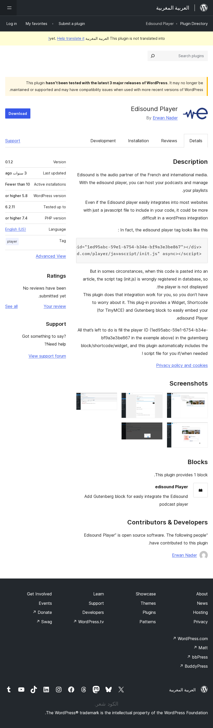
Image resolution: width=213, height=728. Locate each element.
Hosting (200, 612)
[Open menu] (8, 8)
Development (103, 140)
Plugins (149, 612)
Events (45, 603)
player (12, 241)
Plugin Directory (194, 23)
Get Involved (39, 593)
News (202, 603)
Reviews (169, 140)
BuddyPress (193, 666)
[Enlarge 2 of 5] (200, 429)
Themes (148, 603)
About (202, 593)
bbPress (197, 657)
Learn (98, 593)
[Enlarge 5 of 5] (110, 399)
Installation (138, 140)
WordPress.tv (88, 621)
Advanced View (51, 256)
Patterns (147, 621)
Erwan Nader (165, 117)
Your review (55, 306)
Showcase (146, 593)
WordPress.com (190, 638)
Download (18, 113)
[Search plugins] (153, 56)
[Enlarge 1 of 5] (200, 399)
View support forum (47, 356)
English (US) (15, 229)
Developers (93, 612)
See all (11, 306)
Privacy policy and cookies (182, 365)
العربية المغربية (182, 689)
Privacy (201, 621)
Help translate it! (66, 38)
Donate (42, 612)
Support (12, 140)
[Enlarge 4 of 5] (155, 429)
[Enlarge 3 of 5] (155, 399)
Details (195, 140)
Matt (200, 647)
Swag (44, 621)
